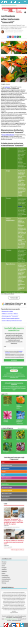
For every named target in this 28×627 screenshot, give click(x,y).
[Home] (10, 2)
